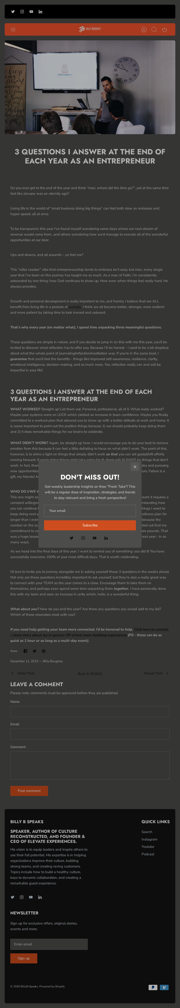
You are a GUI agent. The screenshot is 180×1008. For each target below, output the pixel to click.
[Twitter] (71, 538)
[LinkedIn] (106, 538)
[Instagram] (83, 538)
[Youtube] (94, 538)
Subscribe (90, 525)
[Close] (135, 467)
